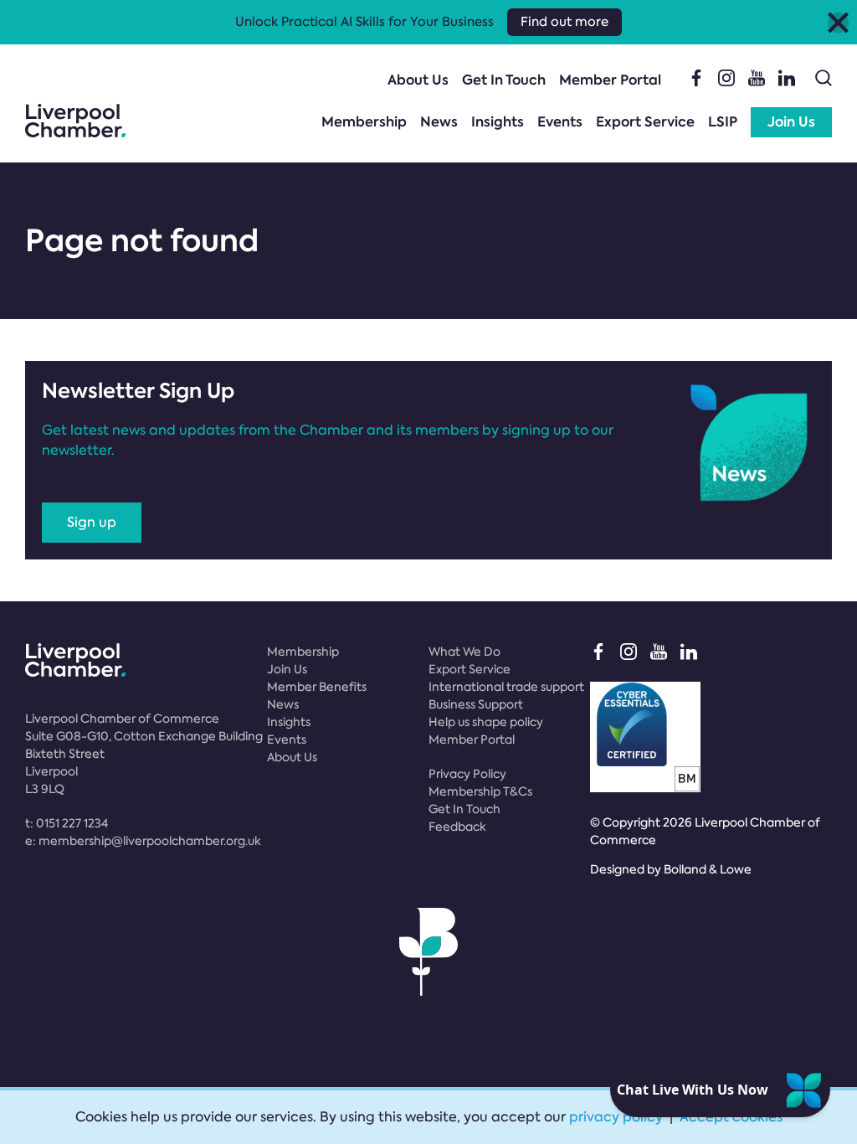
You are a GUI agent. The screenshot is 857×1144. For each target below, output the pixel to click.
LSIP (722, 121)
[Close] (838, 22)
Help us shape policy (485, 721)
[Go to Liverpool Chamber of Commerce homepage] (75, 120)
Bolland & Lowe (708, 869)
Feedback (457, 826)
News (439, 121)
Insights (497, 121)
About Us (418, 80)
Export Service (645, 121)
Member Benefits (317, 686)
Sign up (91, 522)
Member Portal (610, 80)
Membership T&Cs (480, 791)
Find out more (564, 21)
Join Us (791, 121)
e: (143, 840)
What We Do (464, 651)
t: (66, 823)
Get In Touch (504, 80)
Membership (364, 121)
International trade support (506, 686)
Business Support (475, 704)
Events (559, 121)
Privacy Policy (467, 773)
